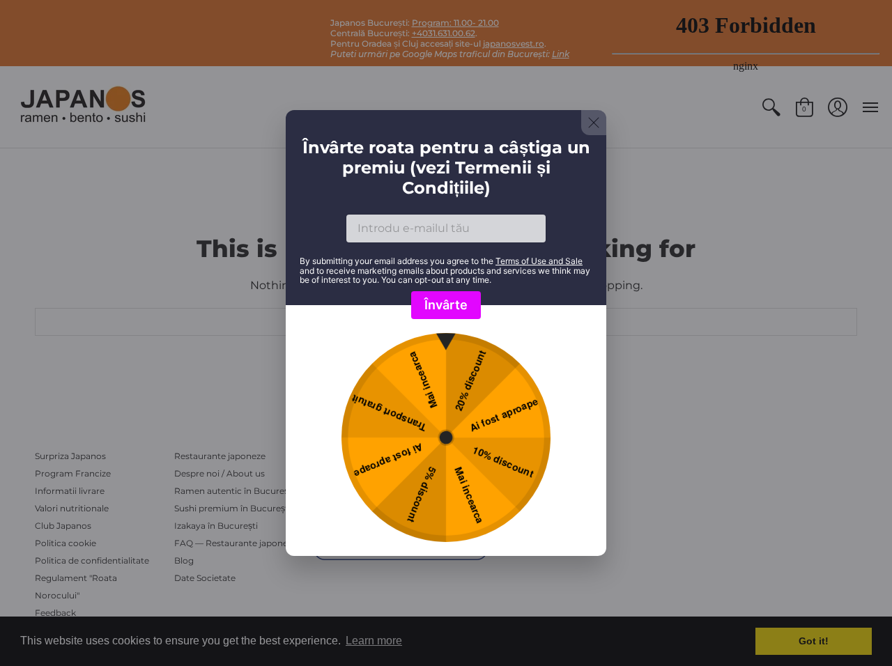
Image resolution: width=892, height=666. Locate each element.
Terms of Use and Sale (539, 261)
